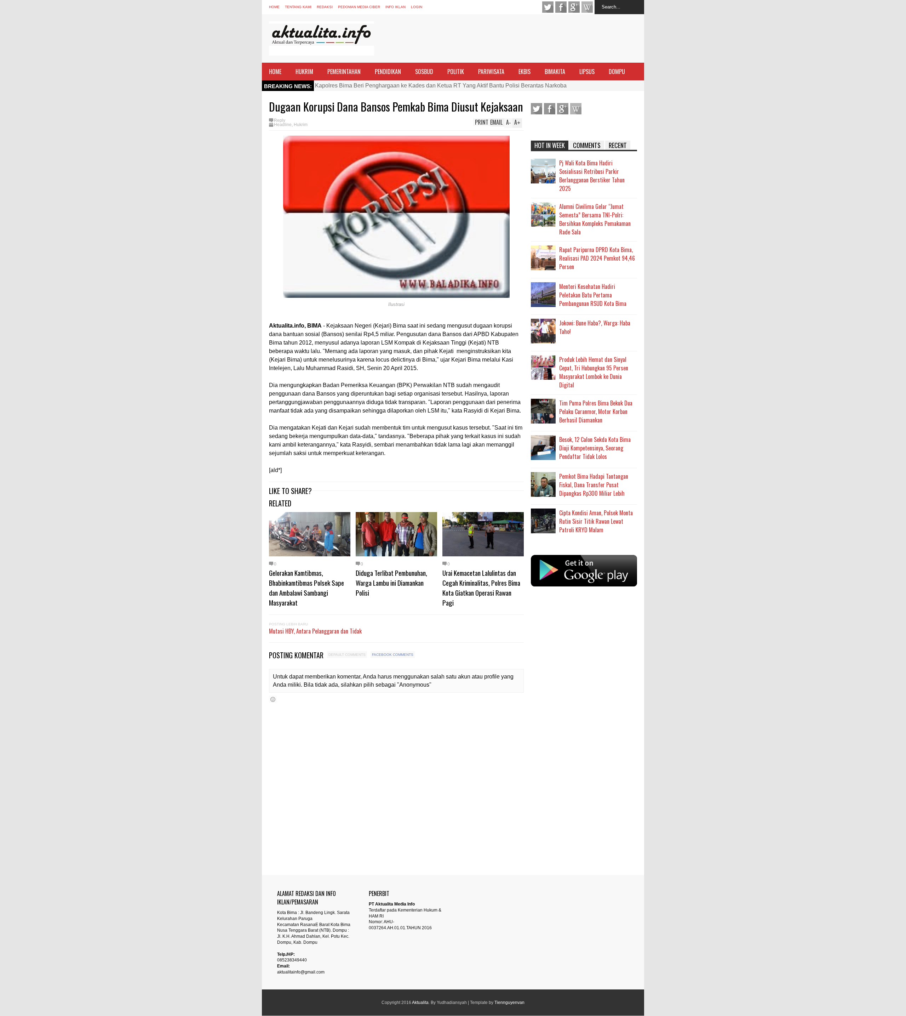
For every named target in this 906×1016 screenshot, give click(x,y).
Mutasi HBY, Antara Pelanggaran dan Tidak (315, 631)
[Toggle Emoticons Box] (273, 699)
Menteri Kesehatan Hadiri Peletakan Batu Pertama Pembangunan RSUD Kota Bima (592, 295)
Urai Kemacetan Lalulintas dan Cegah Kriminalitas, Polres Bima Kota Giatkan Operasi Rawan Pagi (481, 587)
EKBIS (524, 71)
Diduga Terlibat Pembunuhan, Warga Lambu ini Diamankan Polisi (391, 582)
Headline (283, 124)
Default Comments (347, 655)
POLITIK (455, 71)
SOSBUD (424, 71)
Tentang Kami (298, 7)
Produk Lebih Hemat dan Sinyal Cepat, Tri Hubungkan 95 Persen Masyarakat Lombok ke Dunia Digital (593, 372)
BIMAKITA (555, 71)
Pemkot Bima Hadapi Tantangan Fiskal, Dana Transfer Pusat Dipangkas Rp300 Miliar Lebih (593, 485)
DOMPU (617, 71)
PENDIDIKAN (388, 71)
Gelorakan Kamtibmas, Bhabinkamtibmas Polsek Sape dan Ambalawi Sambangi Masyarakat (306, 587)
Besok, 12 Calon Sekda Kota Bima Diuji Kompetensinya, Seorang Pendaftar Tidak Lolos (595, 448)
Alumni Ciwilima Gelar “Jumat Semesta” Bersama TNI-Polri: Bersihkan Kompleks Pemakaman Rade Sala (595, 219)
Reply (279, 120)
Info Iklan (395, 7)
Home (274, 7)
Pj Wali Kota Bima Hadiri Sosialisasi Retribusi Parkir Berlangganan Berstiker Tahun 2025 (592, 176)
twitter (548, 7)
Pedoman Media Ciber (359, 7)
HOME (275, 71)
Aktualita (420, 1002)
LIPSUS (587, 71)
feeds (587, 7)
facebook (561, 7)
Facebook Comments (392, 655)
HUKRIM (304, 71)
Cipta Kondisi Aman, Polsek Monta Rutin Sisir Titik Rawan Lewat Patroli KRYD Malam (596, 521)
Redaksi (325, 7)
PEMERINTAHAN (344, 71)
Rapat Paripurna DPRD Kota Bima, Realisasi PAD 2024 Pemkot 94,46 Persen (597, 258)
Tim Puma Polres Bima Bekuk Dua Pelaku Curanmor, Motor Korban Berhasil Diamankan (595, 411)
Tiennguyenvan (509, 1002)
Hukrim (301, 124)
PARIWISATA (491, 71)
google (574, 7)
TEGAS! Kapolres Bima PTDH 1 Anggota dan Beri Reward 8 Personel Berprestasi (418, 86)
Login (416, 7)
